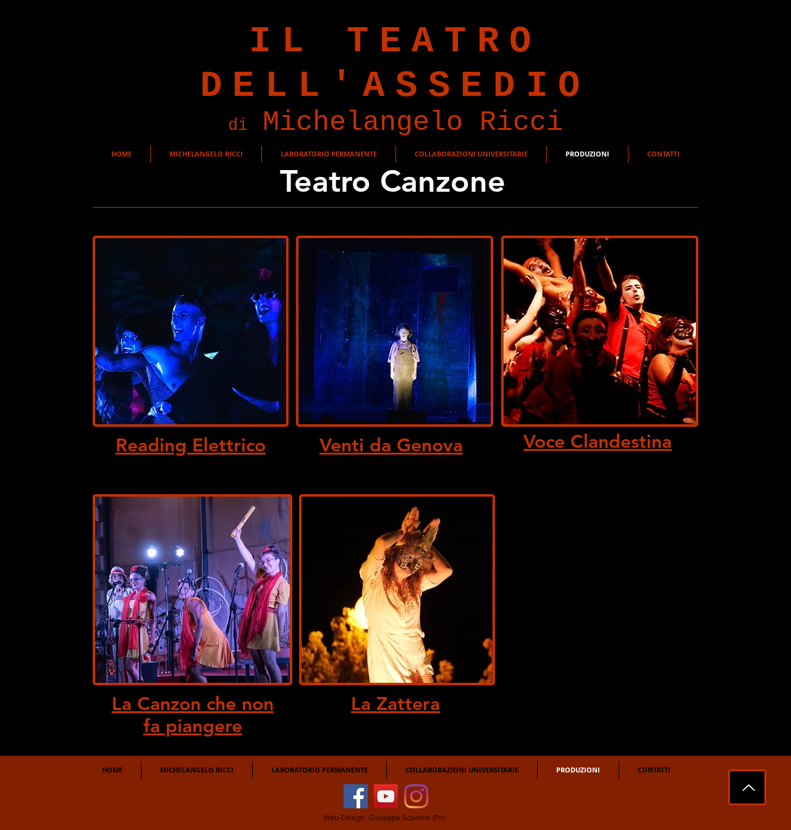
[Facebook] (356, 796)
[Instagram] (416, 796)
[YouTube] (386, 796)
